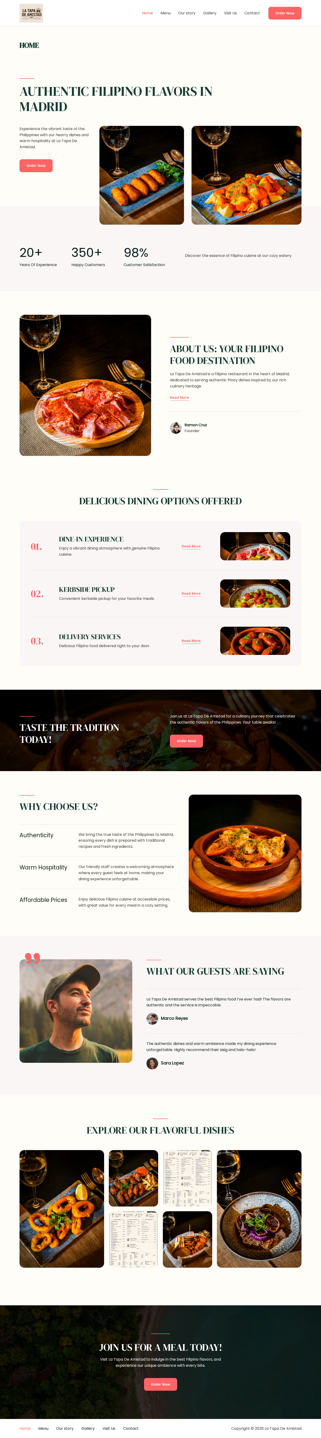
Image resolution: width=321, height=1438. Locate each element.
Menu (165, 13)
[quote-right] (32, 958)
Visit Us (230, 13)
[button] (284, 13)
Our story (187, 13)
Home (147, 13)
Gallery (209, 13)
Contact (252, 13)
